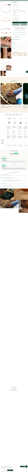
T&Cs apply (26, 32)
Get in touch (20, 30)
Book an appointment (15, 24)
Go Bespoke (21, 197)
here (4, 468)
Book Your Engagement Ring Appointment (14, 0)
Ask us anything (24, 24)
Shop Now (9, 145)
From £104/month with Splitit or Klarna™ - (20, 32)
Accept (10, 470)
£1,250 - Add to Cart (20, 22)
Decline (4, 470)
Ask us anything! (22, 466)
